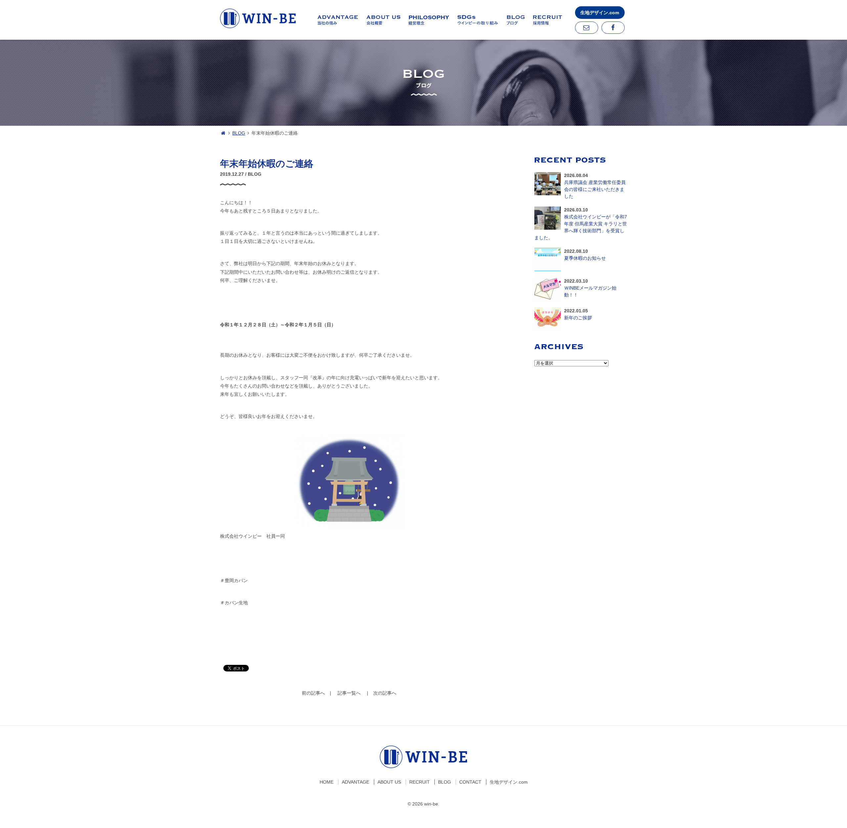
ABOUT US (389, 782)
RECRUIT (419, 782)
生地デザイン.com (599, 12)
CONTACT (470, 782)
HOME (327, 782)
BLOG (238, 133)
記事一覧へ (349, 693)
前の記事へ (313, 693)
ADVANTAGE (355, 782)
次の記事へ (384, 693)
